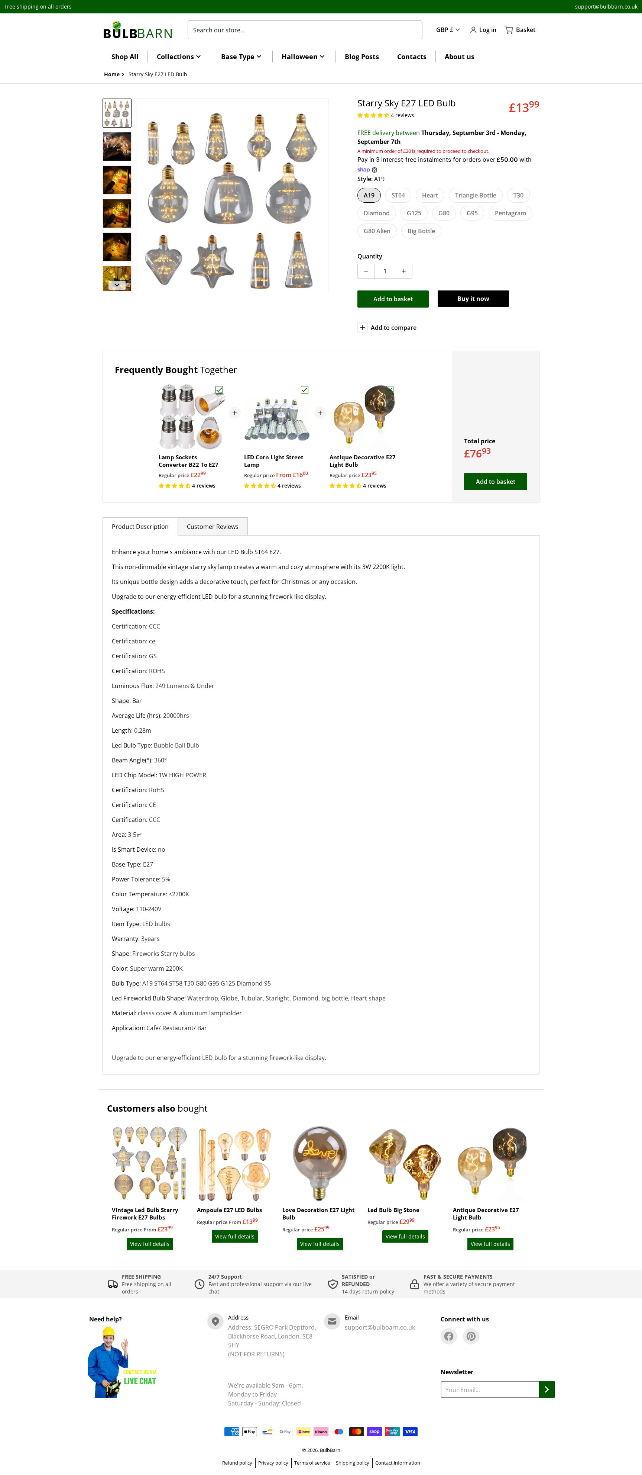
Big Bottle (421, 231)
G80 (444, 213)
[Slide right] (324, 194)
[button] (374, 115)
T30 (518, 195)
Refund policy (237, 1462)
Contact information (397, 1462)
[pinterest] (471, 1336)
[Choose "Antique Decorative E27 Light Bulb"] (389, 389)
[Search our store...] (413, 30)
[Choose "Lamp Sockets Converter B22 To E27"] (219, 389)
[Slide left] (140, 194)
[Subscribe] (547, 1389)
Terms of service (312, 1462)
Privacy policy (273, 1462)
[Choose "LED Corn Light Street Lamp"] (304, 389)
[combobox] (305, 30)
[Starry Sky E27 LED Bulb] (117, 113)
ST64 (398, 195)
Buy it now (473, 299)
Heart (430, 195)
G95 (472, 213)
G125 (414, 213)
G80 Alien (377, 231)
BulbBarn (330, 1450)
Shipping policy (352, 1462)
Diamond (377, 213)
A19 (369, 195)
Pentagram (510, 213)
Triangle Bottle (475, 195)
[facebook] (449, 1336)
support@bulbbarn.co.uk (606, 6)
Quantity (369, 256)
